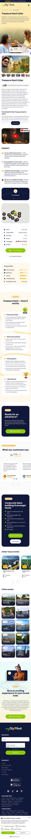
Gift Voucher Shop (6, 765)
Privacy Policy (15, 749)
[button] (15, 836)
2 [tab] (15, 198)
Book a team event (15, 535)
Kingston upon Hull (6, 806)
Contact (4, 772)
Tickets (3, 763)
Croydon (16, 814)
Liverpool (10, 801)
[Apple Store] (15, 780)
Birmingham (21, 798)
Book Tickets (16, 431)
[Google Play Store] (15, 784)
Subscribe (15, 752)
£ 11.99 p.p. (16, 250)
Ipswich (9, 803)
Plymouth (16, 804)
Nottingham (16, 803)
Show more (15, 123)
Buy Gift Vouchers (16, 716)
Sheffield (18, 812)
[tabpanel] (15, 192)
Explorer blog (5, 767)
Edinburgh (4, 801)
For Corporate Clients (15, 256)
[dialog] (15, 827)
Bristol (13, 799)
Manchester (19, 799)
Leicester (4, 803)
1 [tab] (13, 198)
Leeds (3, 799)
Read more (22, 823)
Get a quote (15, 541)
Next (18, 484)
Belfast (20, 801)
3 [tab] (17, 198)
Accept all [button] (8, 832)
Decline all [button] (22, 832)
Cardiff (15, 801)
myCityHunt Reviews (7, 770)
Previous (12, 484)
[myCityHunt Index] (9, 5)
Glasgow (8, 799)
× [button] (29, 817)
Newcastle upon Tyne (7, 804)
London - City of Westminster (9, 798)
